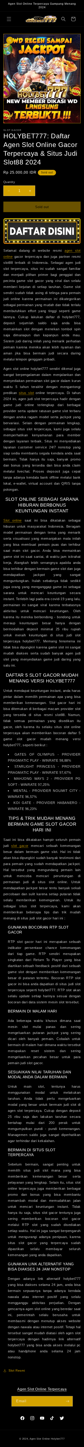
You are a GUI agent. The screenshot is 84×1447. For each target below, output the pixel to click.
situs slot (26, 393)
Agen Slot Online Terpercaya (42, 1389)
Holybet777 (58, 1438)
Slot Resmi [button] (17, 1370)
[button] (9, 19)
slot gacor (19, 846)
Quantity (9, 182)
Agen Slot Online (40, 1438)
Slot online (12, 520)
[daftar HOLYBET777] (42, 231)
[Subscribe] (68, 1401)
